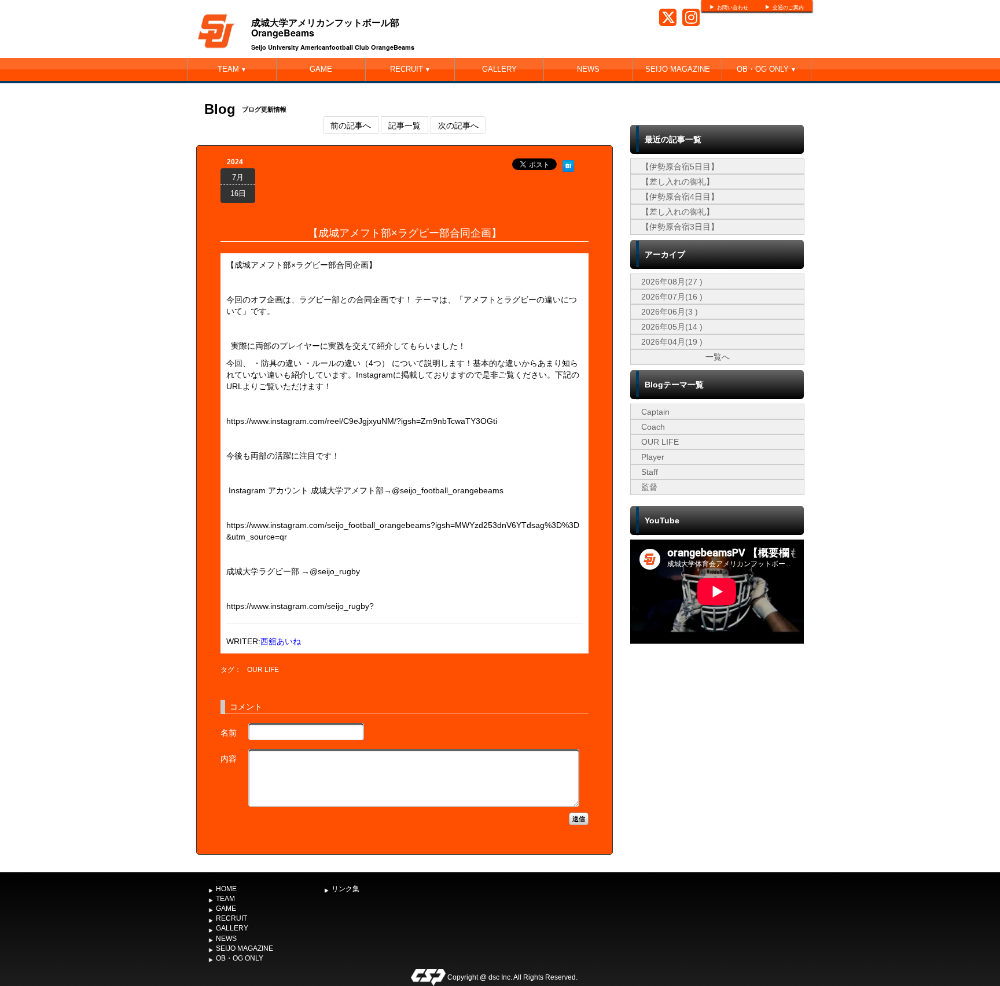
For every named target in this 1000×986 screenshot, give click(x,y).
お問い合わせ (732, 7)
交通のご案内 (788, 7)
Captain (655, 411)
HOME (226, 889)
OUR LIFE (263, 670)
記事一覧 (404, 125)
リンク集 (345, 889)
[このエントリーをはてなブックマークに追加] (568, 164)
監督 (649, 487)
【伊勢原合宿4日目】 (680, 196)
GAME (321, 69)
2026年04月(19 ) (672, 341)
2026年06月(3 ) (669, 311)
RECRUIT (410, 69)
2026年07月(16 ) (672, 296)
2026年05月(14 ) (672, 326)
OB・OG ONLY (766, 69)
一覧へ (717, 356)
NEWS (588, 69)
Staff (649, 472)
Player (652, 456)
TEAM (232, 69)
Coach (653, 426)
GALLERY (499, 69)
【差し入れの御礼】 (677, 181)
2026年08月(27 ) (672, 281)
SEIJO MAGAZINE (677, 69)
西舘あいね (280, 641)
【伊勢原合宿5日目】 (680, 166)
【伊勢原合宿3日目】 (680, 226)
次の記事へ (458, 125)
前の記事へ (350, 125)
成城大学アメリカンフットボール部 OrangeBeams (325, 27)
